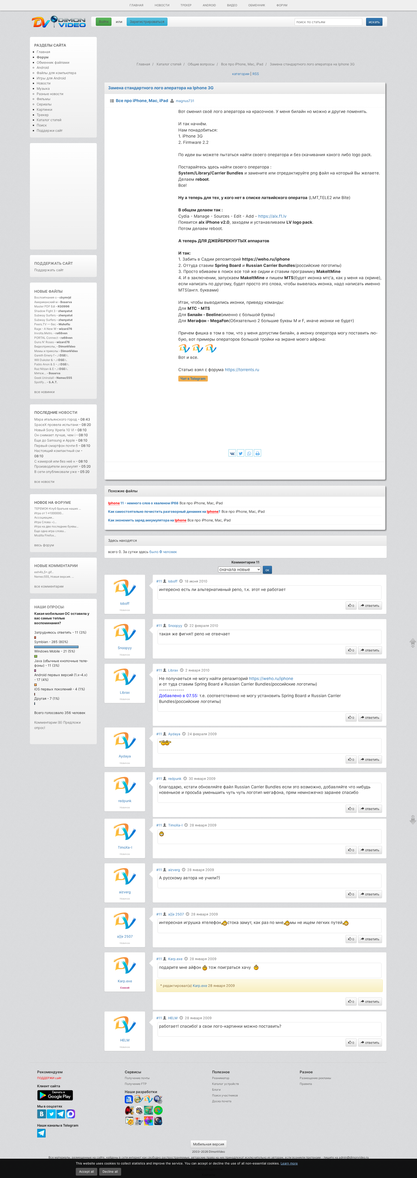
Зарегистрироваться (147, 22)
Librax (125, 692)
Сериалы (44, 104)
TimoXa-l (125, 847)
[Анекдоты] (148, 1114)
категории (240, 74)
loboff (124, 603)
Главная (136, 5)
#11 (159, 581)
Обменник (256, 5)
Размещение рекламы (315, 1078)
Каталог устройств (225, 1084)
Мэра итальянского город (55, 419)
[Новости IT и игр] (138, 1124)
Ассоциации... (44, 517)
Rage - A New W (45, 329)
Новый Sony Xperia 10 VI (54, 430)
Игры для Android (51, 78)
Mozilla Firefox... (45, 535)
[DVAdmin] (129, 1121)
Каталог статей (49, 120)
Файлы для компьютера (56, 73)
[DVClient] (148, 1099)
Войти (103, 22)
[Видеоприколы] (138, 1114)
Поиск (42, 125)
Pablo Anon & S (44, 364)
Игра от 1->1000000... (48, 513)
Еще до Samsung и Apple (55, 440)
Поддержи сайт (50, 130)
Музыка (43, 88)
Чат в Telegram (193, 378)
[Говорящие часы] (129, 1110)
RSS (255, 74)
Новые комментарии (56, 565)
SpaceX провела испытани (56, 425)
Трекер (186, 5)
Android (209, 5)
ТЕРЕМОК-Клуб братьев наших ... (57, 508)
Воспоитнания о (45, 297)
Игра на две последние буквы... (56, 526)
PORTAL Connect (46, 338)
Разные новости (50, 94)
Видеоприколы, (45, 346)
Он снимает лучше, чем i (54, 435)
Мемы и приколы (46, 351)
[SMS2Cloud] (158, 1099)
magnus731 (185, 101)
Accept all (86, 1171)
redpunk (125, 801)
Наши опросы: (49, 607)
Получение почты (137, 1078)
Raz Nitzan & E (44, 369)
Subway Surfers (45, 315)
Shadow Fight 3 (45, 311)
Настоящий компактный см (57, 451)
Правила (306, 1084)
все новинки (44, 392)
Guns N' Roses (44, 342)
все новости (44, 481)
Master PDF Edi (44, 306)
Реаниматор (220, 1078)
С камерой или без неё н (54, 461)
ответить (371, 605)
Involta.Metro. (43, 333)
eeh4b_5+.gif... (44, 572)
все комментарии (48, 586)
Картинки (44, 109)
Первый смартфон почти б (56, 445)
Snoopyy (125, 648)
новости (68, 412)
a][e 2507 (125, 936)
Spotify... (40, 382)
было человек (163, 552)
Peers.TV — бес (45, 324)
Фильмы (43, 99)
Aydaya (125, 756)
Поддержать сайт (53, 263)
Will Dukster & (43, 360)
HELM (125, 1040)
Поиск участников (225, 1095)
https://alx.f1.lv (272, 216)
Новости (162, 5)
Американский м (46, 302)
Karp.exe (125, 981)
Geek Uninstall (44, 378)
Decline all (110, 1171)
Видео (232, 5)
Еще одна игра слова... (50, 531)
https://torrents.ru (242, 369)
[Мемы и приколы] (138, 1099)
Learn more (289, 1163)
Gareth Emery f (44, 355)
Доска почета (221, 1101)
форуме (63, 502)
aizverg (125, 892)
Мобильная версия (208, 1144)
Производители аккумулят (56, 466)
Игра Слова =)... (45, 522)
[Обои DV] (148, 1124)
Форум (282, 5)
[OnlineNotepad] (129, 1099)
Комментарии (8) (48, 722)
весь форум (44, 545)
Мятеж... (40, 373)
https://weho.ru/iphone (271, 678)
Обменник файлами (53, 62)
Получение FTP (136, 1084)
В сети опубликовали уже (55, 472)
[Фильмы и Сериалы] (158, 1124)
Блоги (216, 1089)
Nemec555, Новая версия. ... (54, 576)
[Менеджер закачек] (158, 1110)
